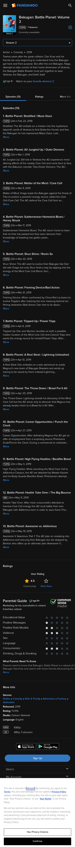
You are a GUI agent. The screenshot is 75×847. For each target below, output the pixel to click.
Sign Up (37, 758)
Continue (37, 841)
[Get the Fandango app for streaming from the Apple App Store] (26, 747)
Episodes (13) (13, 96)
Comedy (17, 698)
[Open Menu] (5, 5)
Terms (7, 791)
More (6, 137)
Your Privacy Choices (37, 832)
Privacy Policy (59, 791)
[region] (37, 812)
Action (6, 698)
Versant (31, 788)
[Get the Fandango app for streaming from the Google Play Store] (48, 747)
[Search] (70, 5)
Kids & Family (32, 698)
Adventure (49, 698)
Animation (9, 702)
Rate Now (46, 586)
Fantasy (61, 698)
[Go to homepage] (25, 5)
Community (29, 586)
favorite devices (42, 81)
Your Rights (45, 798)
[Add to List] (70, 27)
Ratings (39, 96)
